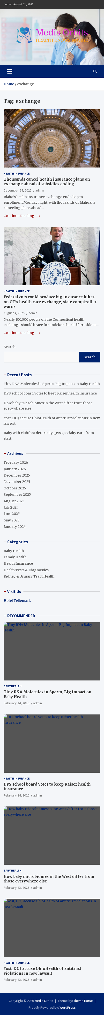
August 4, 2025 (14, 313)
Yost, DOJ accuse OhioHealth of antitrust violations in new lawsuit (42, 971)
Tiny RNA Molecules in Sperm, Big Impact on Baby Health (52, 384)
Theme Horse (83, 1000)
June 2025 (12, 514)
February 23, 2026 (16, 887)
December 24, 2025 (17, 190)
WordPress (67, 1007)
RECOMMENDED (21, 616)
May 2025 (12, 520)
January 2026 (15, 469)
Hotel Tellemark (17, 600)
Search (9, 347)
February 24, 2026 (16, 703)
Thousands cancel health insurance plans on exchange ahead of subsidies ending (47, 181)
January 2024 (15, 526)
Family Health (15, 557)
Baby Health (14, 551)
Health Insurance (17, 173)
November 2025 (17, 481)
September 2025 (17, 494)
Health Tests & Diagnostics (26, 570)
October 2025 (15, 488)
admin (39, 190)
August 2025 (14, 501)
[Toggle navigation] (10, 71)
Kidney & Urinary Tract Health (29, 576)
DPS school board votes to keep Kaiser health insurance (50, 393)
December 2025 (17, 475)
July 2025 (11, 507)
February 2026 (16, 462)
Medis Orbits (44, 1000)
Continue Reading (19, 216)
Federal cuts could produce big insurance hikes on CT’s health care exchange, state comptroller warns (50, 302)
